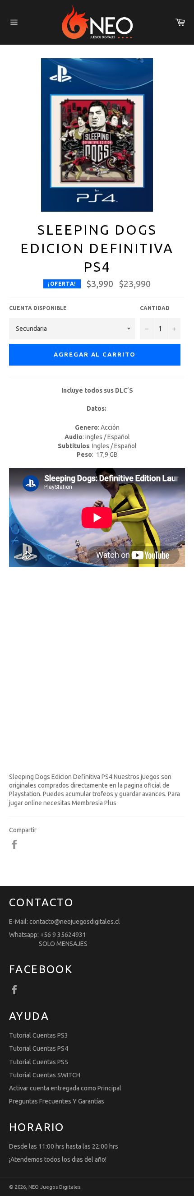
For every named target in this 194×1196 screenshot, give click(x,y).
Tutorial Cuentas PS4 (38, 1048)
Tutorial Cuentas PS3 (38, 1035)
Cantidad (155, 308)
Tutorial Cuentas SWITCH (44, 1075)
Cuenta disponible (38, 308)
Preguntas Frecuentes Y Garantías (56, 1101)
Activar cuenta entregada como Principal (65, 1088)
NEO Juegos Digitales (54, 1187)
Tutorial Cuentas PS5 (38, 1062)
